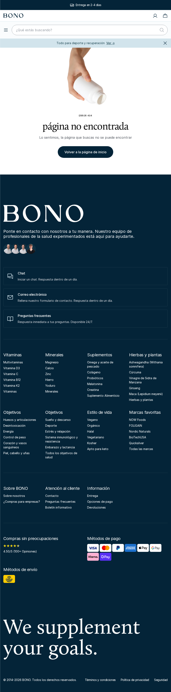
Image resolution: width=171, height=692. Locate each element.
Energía (8, 431)
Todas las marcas (141, 449)
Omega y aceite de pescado (100, 364)
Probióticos (95, 378)
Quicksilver (136, 443)
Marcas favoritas (145, 412)
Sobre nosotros (14, 495)
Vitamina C (10, 374)
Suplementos (99, 355)
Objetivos (12, 412)
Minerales (54, 355)
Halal (90, 431)
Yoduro (50, 385)
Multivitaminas (13, 362)
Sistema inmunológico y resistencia (61, 439)
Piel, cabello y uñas (16, 453)
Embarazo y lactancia (60, 447)
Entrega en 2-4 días (88, 5)
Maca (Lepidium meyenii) (146, 394)
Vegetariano (95, 437)
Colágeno (94, 372)
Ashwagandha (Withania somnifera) (146, 364)
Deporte (51, 425)
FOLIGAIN (135, 425)
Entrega (92, 495)
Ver (110, 43)
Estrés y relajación (57, 431)
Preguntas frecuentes (60, 501)
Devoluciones (96, 507)
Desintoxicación (14, 425)
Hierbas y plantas (145, 355)
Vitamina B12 (12, 380)
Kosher (92, 443)
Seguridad (161, 680)
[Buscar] (161, 30)
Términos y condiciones (100, 680)
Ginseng (134, 388)
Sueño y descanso (58, 419)
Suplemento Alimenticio (103, 395)
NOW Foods (137, 419)
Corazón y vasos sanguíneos (15, 445)
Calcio (49, 368)
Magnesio (52, 362)
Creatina (93, 390)
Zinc (48, 374)
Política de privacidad (135, 680)
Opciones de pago (100, 501)
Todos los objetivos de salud (61, 455)
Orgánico (93, 425)
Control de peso (14, 437)
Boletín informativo (58, 507)
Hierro (49, 380)
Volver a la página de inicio (85, 152)
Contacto (52, 495)
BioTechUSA (137, 437)
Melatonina (94, 384)
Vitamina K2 (11, 385)
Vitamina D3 (11, 368)
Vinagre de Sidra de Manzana (142, 380)
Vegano (92, 419)
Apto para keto (97, 449)
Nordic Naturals (140, 431)
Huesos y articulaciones (19, 419)
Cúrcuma (135, 372)
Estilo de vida (99, 412)
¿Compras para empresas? (21, 501)
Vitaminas (12, 355)
